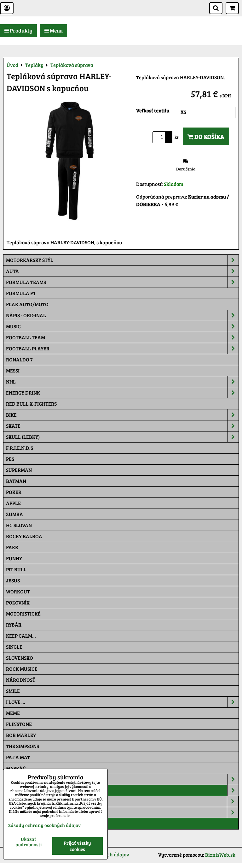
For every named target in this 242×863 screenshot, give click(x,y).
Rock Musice (21, 668)
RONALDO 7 (19, 359)
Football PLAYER (27, 348)
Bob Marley (21, 735)
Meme (13, 713)
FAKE (12, 547)
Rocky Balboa (24, 536)
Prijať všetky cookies (77, 846)
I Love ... (15, 702)
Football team (25, 337)
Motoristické (23, 613)
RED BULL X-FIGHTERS (31, 403)
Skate (13, 425)
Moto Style (20, 812)
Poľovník (18, 602)
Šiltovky (17, 779)
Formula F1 (20, 293)
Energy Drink (23, 392)
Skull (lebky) (23, 436)
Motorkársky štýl (29, 260)
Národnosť (20, 679)
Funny (14, 558)
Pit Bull (16, 569)
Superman (19, 470)
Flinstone (19, 724)
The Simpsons (22, 746)
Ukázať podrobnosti (28, 841)
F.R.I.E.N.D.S (19, 447)
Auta (12, 271)
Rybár (13, 624)
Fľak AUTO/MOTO (27, 304)
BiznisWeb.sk (220, 854)
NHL (11, 381)
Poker (13, 492)
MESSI (13, 370)
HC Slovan (19, 525)
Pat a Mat (18, 757)
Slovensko (19, 657)
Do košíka (208, 136)
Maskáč (16, 768)
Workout (18, 591)
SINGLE (14, 646)
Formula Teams (26, 282)
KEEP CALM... (21, 635)
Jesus (13, 580)
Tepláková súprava (31, 823)
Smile (13, 690)
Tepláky (16, 790)
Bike (11, 414)
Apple (13, 503)
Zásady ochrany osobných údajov (44, 825)
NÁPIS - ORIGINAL (26, 315)
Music (13, 326)
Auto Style (20, 801)
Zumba (14, 514)
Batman (16, 481)
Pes (10, 458)
